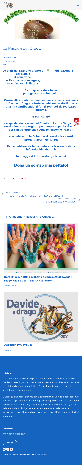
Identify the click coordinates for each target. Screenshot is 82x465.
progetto (32, 126)
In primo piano (10, 285)
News (5, 64)
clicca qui (59, 156)
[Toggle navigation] (66, 5)
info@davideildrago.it (41, 150)
